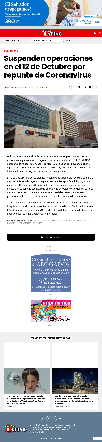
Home (32, 425)
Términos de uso (44, 425)
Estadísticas (58, 425)
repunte (37, 223)
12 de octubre (41, 220)
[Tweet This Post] (79, 87)
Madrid (11, 223)
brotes (54, 220)
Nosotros (69, 425)
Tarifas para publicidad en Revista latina (46, 427)
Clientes (73, 429)
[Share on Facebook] (73, 87)
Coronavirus (81, 220)
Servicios (67, 427)
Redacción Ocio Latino (24, 87)
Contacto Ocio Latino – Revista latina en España (50, 429)
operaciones (24, 223)
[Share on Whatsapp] (84, 87)
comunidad (66, 220)
